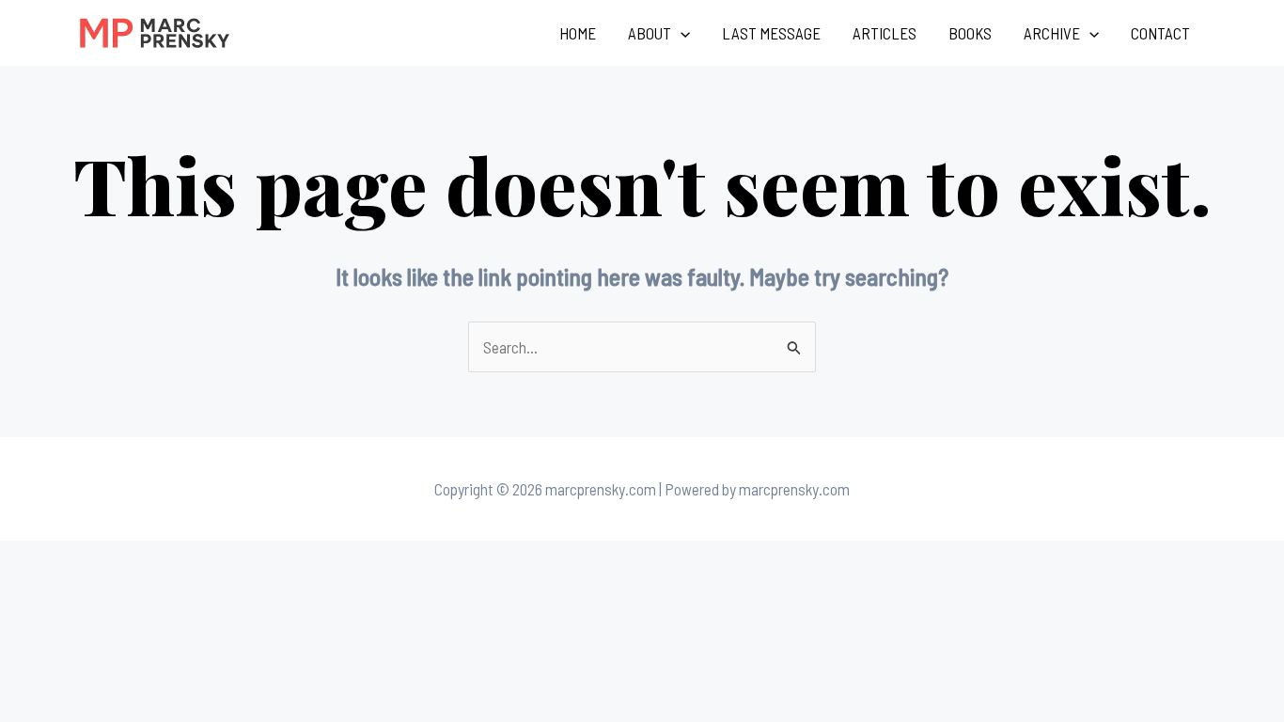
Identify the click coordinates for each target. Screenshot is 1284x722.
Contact (1160, 33)
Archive (1052, 33)
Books (970, 33)
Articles (884, 33)
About (649, 33)
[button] (680, 33)
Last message (771, 33)
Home (577, 33)
